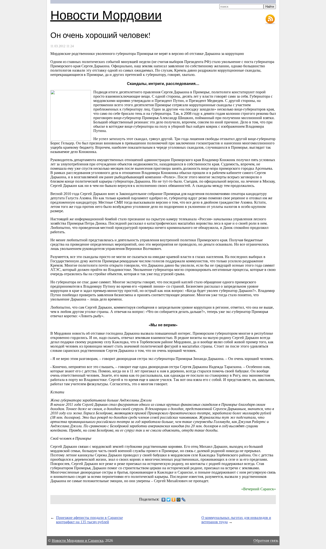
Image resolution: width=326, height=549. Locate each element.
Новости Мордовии (106, 14)
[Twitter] (168, 499)
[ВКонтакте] (163, 499)
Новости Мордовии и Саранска (77, 540)
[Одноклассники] (173, 499)
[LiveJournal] (183, 499)
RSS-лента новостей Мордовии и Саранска (270, 19)
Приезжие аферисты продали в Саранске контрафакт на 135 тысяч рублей (89, 520)
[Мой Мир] (178, 499)
